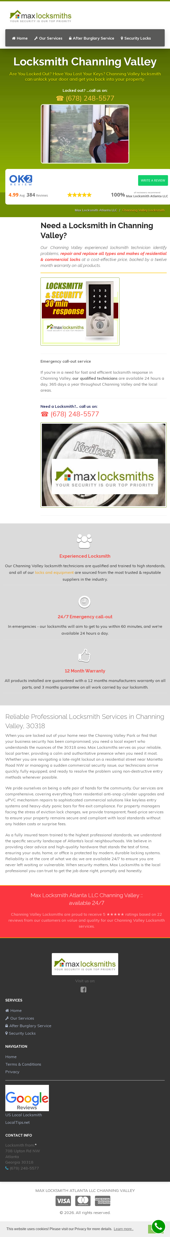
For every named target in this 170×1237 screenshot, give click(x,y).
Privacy (12, 1071)
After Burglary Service (93, 38)
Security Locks (137, 38)
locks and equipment (54, 572)
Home (22, 38)
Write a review (153, 180)
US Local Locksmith (23, 1114)
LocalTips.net (17, 1122)
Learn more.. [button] (123, 1229)
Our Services (50, 38)
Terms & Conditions (23, 1064)
